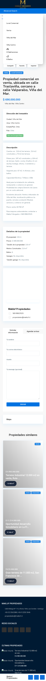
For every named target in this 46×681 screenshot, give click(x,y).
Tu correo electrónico (14, 349)
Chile (18, 127)
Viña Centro (11, 45)
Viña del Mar (11, 38)
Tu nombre (10, 339)
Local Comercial (12, 23)
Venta (8, 30)
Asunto (8, 359)
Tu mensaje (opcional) (14, 369)
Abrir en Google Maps (15, 135)
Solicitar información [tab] (13, 331)
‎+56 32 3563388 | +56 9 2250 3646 (17, 612)
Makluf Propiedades (19, 309)
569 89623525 (18, 313)
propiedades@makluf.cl (21, 317)
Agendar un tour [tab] (33, 331)
